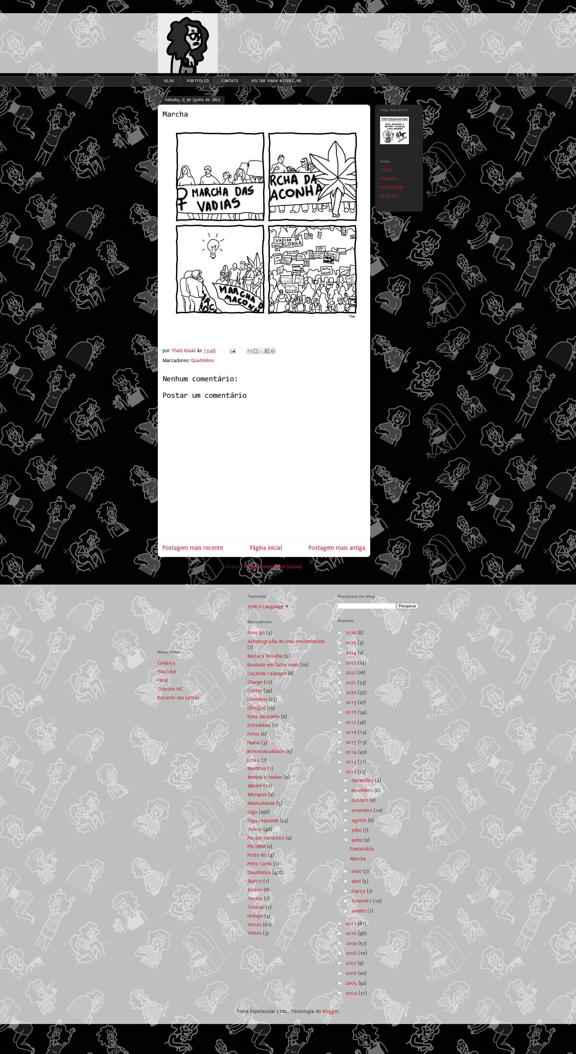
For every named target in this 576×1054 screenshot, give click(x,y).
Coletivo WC (170, 689)
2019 (352, 702)
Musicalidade (261, 803)
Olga (252, 812)
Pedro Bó (257, 855)
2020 (352, 692)
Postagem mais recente (193, 547)
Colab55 (167, 663)
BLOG (169, 81)
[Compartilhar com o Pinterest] (273, 351)
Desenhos (257, 699)
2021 (352, 682)
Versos (255, 924)
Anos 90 (256, 633)
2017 (352, 722)
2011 (352, 923)
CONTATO (229, 81)
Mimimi (255, 786)
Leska (254, 760)
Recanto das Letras (179, 698)
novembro (363, 790)
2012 (352, 772)
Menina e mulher (265, 777)
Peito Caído (260, 864)
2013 (352, 762)
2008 (352, 953)
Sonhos (255, 890)
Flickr (163, 680)
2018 (352, 712)
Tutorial (256, 907)
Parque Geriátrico (266, 838)
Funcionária (362, 849)
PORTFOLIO (197, 81)
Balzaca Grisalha (265, 656)
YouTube (167, 671)
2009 (352, 943)
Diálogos (256, 708)
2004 (352, 993)
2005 (352, 983)
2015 (352, 742)
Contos (255, 690)
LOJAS (386, 170)
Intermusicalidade (266, 751)
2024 (352, 653)
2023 (352, 662)
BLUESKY (389, 196)
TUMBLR (388, 179)
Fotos (254, 734)
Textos (255, 898)
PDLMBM (256, 846)
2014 (352, 752)
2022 (351, 672)
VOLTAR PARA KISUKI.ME (276, 81)
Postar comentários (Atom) (273, 567)
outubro (361, 800)
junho (358, 840)
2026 (352, 633)
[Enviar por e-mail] (250, 351)
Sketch (255, 881)
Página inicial (266, 547)
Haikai (254, 743)
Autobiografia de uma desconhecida (286, 641)
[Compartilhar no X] (261, 351)
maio (357, 871)
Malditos (257, 768)
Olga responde (263, 820)
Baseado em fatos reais (273, 665)
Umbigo (255, 916)
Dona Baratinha (264, 716)
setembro (363, 810)
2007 (352, 963)
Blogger (330, 1011)
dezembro (363, 780)
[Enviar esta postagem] (232, 350)
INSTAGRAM (391, 187)
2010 (352, 933)
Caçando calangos (267, 673)
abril (357, 881)
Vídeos (255, 933)
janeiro (360, 911)
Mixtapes (257, 794)
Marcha (358, 859)
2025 (352, 642)
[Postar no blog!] (256, 351)
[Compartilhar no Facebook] (267, 351)
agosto (360, 820)
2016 (352, 732)
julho (357, 830)
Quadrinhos (202, 360)
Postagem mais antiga (337, 547)
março (359, 891)
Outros (255, 829)
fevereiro (362, 901)
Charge (255, 682)
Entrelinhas (259, 725)
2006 (352, 973)
